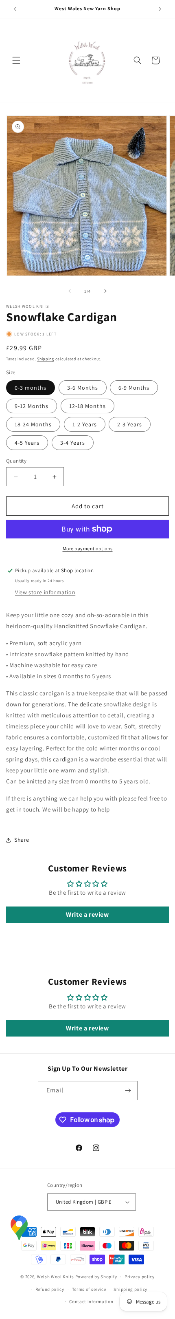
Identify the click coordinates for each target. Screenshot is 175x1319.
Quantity (16, 460)
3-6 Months (82, 387)
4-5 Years (27, 442)
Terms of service (89, 1289)
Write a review (87, 914)
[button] (16, 60)
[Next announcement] (160, 9)
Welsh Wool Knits (55, 1276)
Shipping (45, 359)
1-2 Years (84, 424)
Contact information (91, 1301)
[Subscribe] (128, 1090)
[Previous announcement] (15, 9)
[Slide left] (70, 291)
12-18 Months (87, 406)
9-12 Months (31, 406)
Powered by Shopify (96, 1276)
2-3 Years (129, 424)
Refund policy (49, 1289)
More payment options (88, 548)
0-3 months (30, 387)
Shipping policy (130, 1289)
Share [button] (21, 839)
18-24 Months (33, 424)
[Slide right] (105, 291)
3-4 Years (72, 442)
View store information (45, 592)
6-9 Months (133, 387)
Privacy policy (140, 1276)
